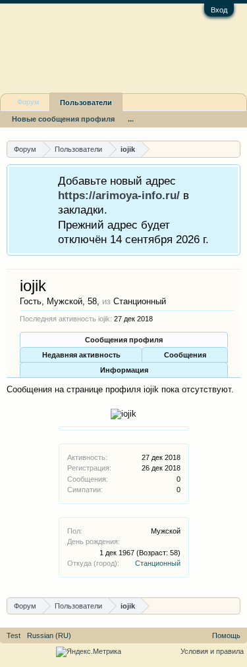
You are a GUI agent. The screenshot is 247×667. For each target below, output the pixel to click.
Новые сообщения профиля (63, 119)
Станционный (157, 563)
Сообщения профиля (124, 340)
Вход (219, 10)
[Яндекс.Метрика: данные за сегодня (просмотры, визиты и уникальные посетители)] (88, 652)
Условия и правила (212, 651)
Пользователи (86, 102)
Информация (124, 370)
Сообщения (185, 355)
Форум (28, 102)
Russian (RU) (49, 635)
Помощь (226, 635)
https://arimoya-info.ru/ (119, 195)
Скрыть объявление (229, 180)
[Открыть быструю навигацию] (232, 149)
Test (13, 635)
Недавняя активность (81, 355)
